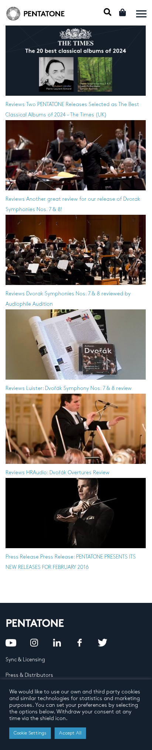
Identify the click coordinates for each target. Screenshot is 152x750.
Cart (123, 12)
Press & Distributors (29, 675)
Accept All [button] (70, 733)
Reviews (15, 104)
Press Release (22, 556)
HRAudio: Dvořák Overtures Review (68, 472)
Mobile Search (107, 12)
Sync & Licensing (25, 659)
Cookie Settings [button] (30, 733)
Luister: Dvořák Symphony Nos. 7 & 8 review (79, 388)
